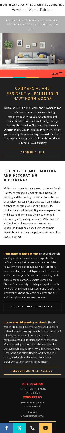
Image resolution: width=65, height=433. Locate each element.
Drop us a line (32, 152)
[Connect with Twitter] (19, 428)
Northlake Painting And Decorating (32, 4)
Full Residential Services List (32, 306)
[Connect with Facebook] (6, 428)
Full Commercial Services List (32, 370)
